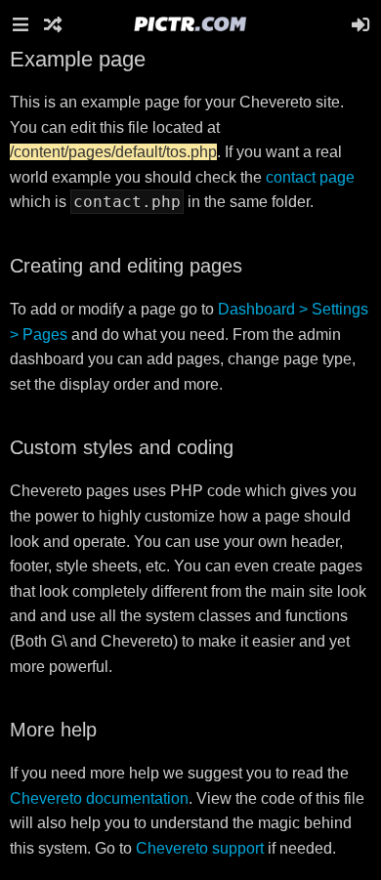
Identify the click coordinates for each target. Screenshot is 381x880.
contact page (310, 177)
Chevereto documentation (99, 798)
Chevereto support (200, 848)
